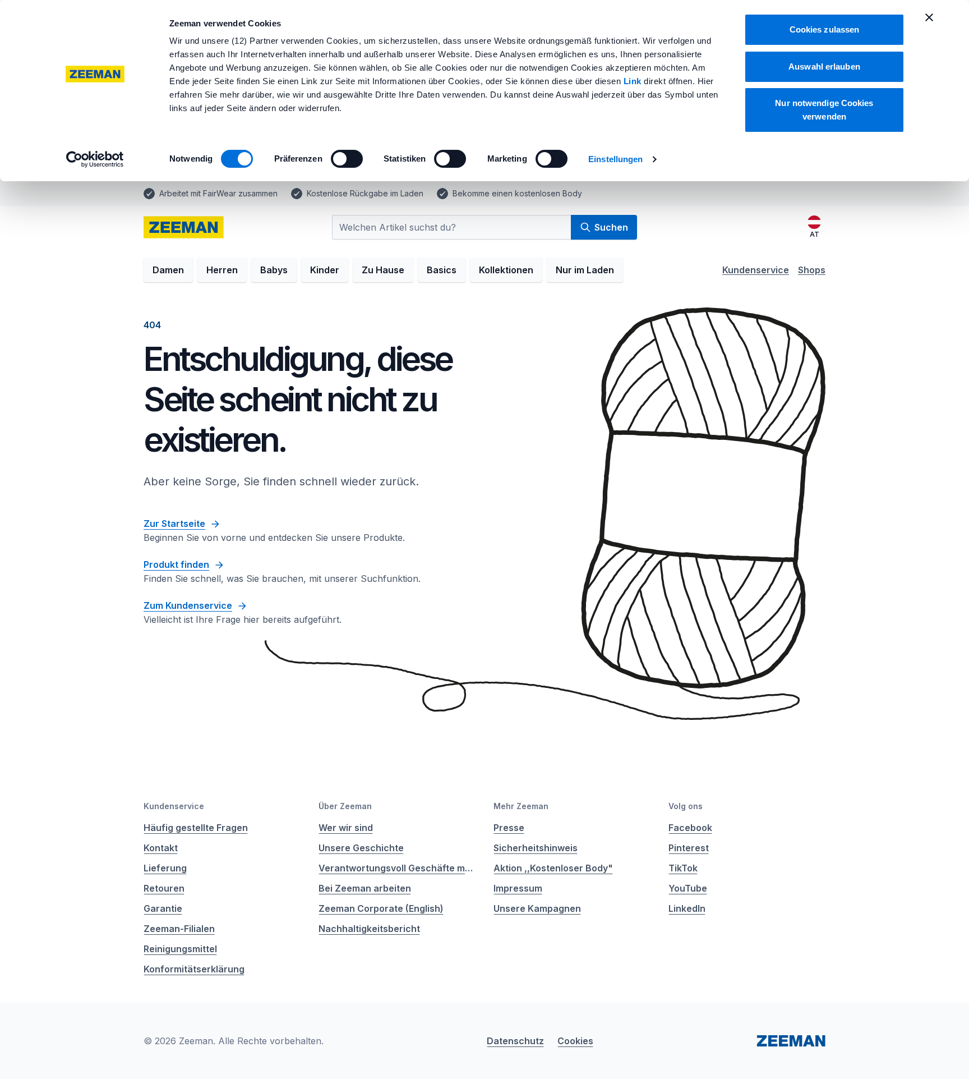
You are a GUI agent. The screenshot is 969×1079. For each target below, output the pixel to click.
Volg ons (685, 806)
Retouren (164, 888)
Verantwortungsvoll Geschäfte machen (397, 868)
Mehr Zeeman (520, 806)
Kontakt (161, 847)
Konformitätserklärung (194, 969)
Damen (168, 270)
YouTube (687, 888)
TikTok (683, 868)
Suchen (611, 227)
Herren (222, 270)
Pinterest (688, 847)
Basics (441, 270)
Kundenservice (755, 270)
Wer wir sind (346, 827)
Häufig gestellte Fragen (196, 827)
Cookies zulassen (825, 29)
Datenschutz (515, 1040)
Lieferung (165, 868)
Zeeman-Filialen (179, 928)
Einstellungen (615, 159)
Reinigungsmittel (180, 948)
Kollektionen (506, 270)
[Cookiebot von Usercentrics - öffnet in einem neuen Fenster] (95, 159)
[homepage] (184, 227)
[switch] (347, 159)
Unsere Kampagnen (537, 908)
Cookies (575, 1040)
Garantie (163, 908)
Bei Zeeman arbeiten (365, 888)
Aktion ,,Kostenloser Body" (553, 868)
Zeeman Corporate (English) (381, 908)
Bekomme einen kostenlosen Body (517, 193)
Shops (811, 270)
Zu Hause (383, 270)
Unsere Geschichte (361, 847)
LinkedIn (686, 908)
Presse (508, 827)
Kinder (324, 270)
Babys (274, 270)
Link (634, 81)
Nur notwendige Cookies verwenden (824, 109)
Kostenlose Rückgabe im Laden (365, 193)
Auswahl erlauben (824, 66)
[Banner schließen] (929, 17)
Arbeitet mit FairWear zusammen (218, 193)
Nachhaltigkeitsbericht (369, 928)
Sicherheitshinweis (535, 847)
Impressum (517, 888)
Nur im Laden (585, 270)
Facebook (690, 827)
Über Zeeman (345, 806)
